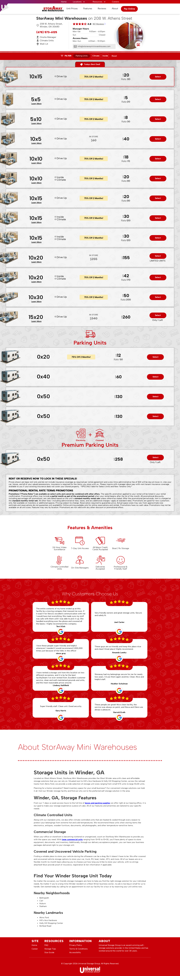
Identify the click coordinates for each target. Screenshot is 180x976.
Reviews (102, 8)
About (115, 8)
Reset (114, 56)
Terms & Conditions (78, 949)
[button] (79, 2)
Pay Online (129, 8)
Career (35, 949)
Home (64, 2)
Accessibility (75, 952)
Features (87, 8)
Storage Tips (50, 949)
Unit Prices (72, 8)
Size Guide (49, 952)
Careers (115, 2)
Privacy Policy (75, 945)
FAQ (46, 945)
